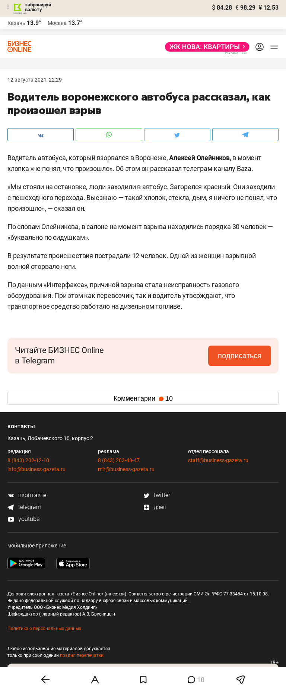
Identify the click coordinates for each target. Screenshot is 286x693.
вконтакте (31, 495)
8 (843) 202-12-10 (28, 460)
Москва (57, 23)
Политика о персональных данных (44, 628)
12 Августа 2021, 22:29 (34, 80)
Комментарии (143, 398)
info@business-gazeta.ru (36, 469)
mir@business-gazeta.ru (126, 469)
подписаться (239, 356)
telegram (29, 507)
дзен (159, 507)
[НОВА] (205, 47)
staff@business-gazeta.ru (218, 460)
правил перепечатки (82, 655)
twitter (161, 495)
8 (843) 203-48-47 (119, 460)
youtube (28, 518)
